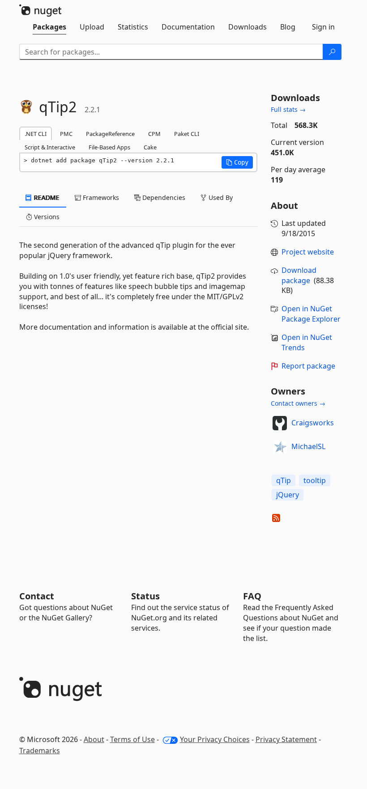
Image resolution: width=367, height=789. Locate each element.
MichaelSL (308, 446)
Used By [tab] (220, 197)
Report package (308, 366)
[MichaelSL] (280, 447)
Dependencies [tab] (163, 197)
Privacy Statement (286, 739)
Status (145, 596)
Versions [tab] (46, 216)
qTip (283, 480)
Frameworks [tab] (100, 197)
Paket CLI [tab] (186, 134)
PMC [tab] (66, 134)
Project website (308, 252)
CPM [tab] (154, 134)
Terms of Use (132, 739)
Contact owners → (298, 403)
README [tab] (46, 197)
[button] (237, 162)
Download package (299, 275)
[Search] (332, 52)
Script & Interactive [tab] (50, 147)
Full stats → (288, 109)
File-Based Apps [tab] (109, 147)
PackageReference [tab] (110, 134)
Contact (36, 596)
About (94, 739)
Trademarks (39, 750)
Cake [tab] (150, 147)
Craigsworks (312, 423)
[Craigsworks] (280, 423)
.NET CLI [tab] (36, 134)
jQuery (287, 495)
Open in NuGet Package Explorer (311, 314)
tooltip (314, 480)
